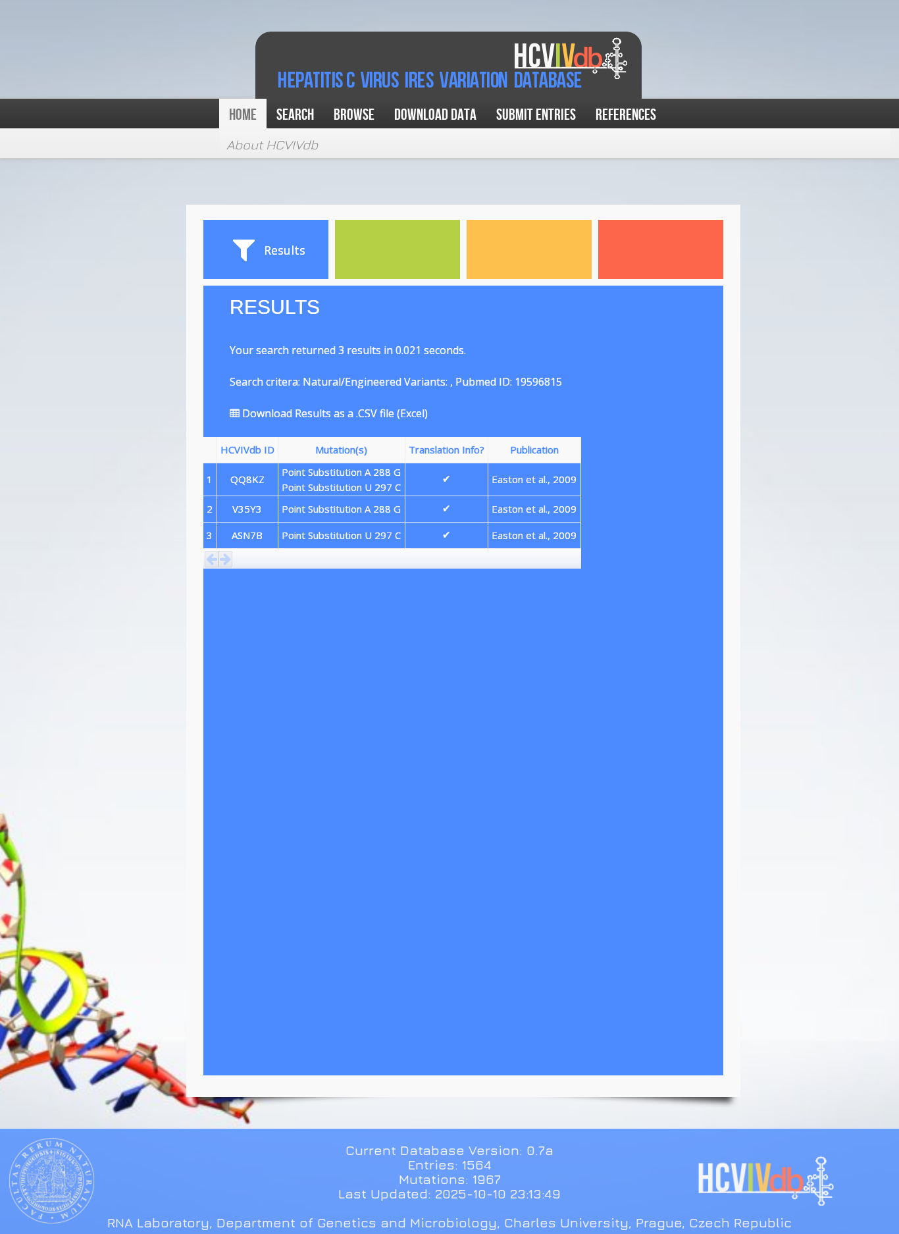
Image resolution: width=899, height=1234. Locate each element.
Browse (354, 114)
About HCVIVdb (272, 144)
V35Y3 (247, 508)
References (626, 114)
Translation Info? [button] (446, 449)
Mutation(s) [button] (341, 449)
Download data (435, 114)
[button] (211, 559)
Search (295, 114)
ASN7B (247, 535)
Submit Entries (536, 114)
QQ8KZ (247, 479)
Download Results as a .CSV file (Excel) (334, 413)
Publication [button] (534, 449)
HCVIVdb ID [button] (247, 449)
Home (243, 114)
